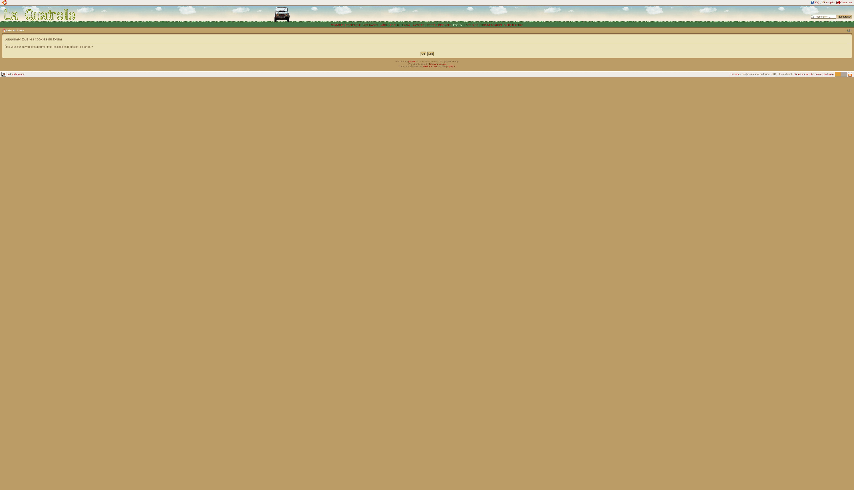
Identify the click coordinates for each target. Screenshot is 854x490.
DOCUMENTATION (491, 25)
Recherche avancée (841, 20)
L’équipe (735, 74)
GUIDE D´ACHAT (513, 25)
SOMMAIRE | (338, 25)
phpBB (411, 61)
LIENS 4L (406, 25)
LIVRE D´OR (471, 25)
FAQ (816, 2)
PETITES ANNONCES (438, 25)
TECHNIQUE (353, 25)
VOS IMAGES (370, 25)
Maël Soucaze (430, 66)
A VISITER (418, 25)
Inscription (829, 2)
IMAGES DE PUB (389, 25)
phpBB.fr (450, 66)
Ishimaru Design (437, 64)
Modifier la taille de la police (848, 30)
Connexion (846, 2)
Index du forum (15, 30)
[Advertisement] (654, 14)
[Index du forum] (40, 15)
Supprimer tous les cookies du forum (814, 74)
